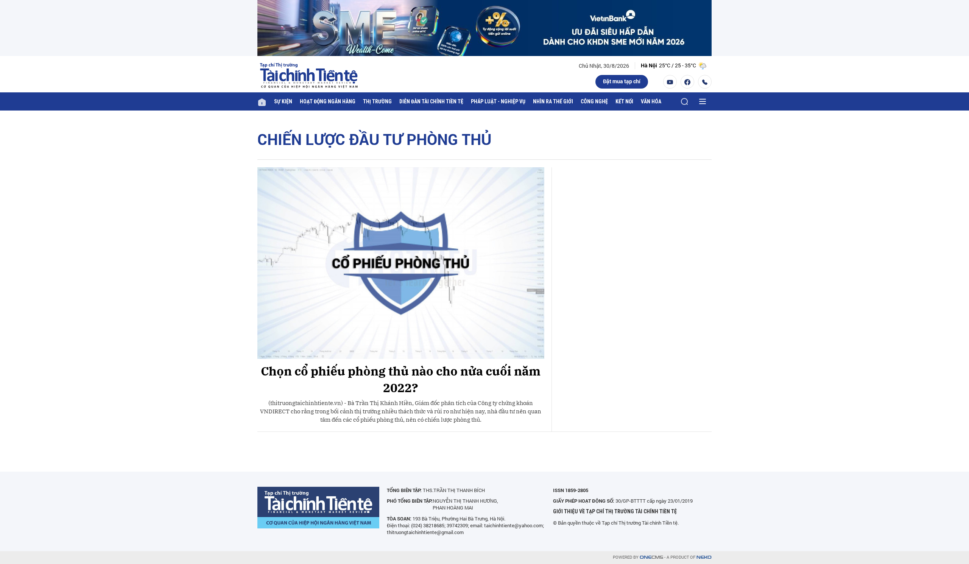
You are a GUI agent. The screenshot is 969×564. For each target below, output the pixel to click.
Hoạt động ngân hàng (327, 101)
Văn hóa (651, 101)
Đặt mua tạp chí (621, 81)
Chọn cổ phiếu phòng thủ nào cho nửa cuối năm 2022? (401, 379)
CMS (651, 557)
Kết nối (624, 101)
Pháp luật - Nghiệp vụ (498, 101)
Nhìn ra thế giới (553, 101)
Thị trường (377, 101)
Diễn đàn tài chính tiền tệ (431, 101)
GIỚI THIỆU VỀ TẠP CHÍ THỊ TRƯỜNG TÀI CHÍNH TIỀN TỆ (615, 511)
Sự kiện (283, 101)
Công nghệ (594, 101)
